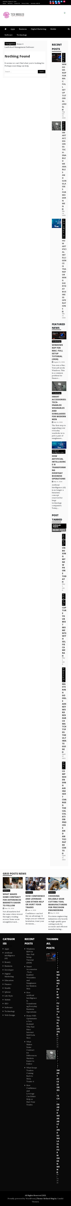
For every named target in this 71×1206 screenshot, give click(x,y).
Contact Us (17, 3)
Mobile (53, 29)
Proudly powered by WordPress (22, 1198)
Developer (9, 970)
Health (7, 988)
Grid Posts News (14, 873)
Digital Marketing (38, 29)
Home (4, 3)
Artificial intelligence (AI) (64, 228)
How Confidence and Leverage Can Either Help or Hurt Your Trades (35, 902)
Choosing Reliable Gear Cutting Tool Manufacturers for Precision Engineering (57, 903)
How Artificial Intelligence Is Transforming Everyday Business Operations (64, 274)
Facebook (50, 1)
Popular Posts (57, 526)
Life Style (9, 996)
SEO (6, 1003)
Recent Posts (59, 530)
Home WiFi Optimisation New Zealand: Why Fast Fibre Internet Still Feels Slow (31, 1027)
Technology (22, 35)
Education (9, 980)
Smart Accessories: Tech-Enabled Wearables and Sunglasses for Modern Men (64, 169)
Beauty (8, 962)
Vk (56, 3)
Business (23, 29)
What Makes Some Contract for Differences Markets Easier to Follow (12, 900)
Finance (8, 984)
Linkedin (61, 1)
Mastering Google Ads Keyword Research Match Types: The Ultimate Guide (64, 717)
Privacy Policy (25, 3)
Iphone (63, 536)
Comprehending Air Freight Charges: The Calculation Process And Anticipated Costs (64, 811)
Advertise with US (35, 3)
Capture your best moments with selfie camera (64, 630)
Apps (13, 29)
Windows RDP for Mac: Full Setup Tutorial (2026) (57, 352)
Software (9, 35)
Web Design (10, 1015)
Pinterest (51, 3)
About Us (10, 3)
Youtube (53, 3)
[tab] (59, 526)
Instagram (64, 1)
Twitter (56, 1)
